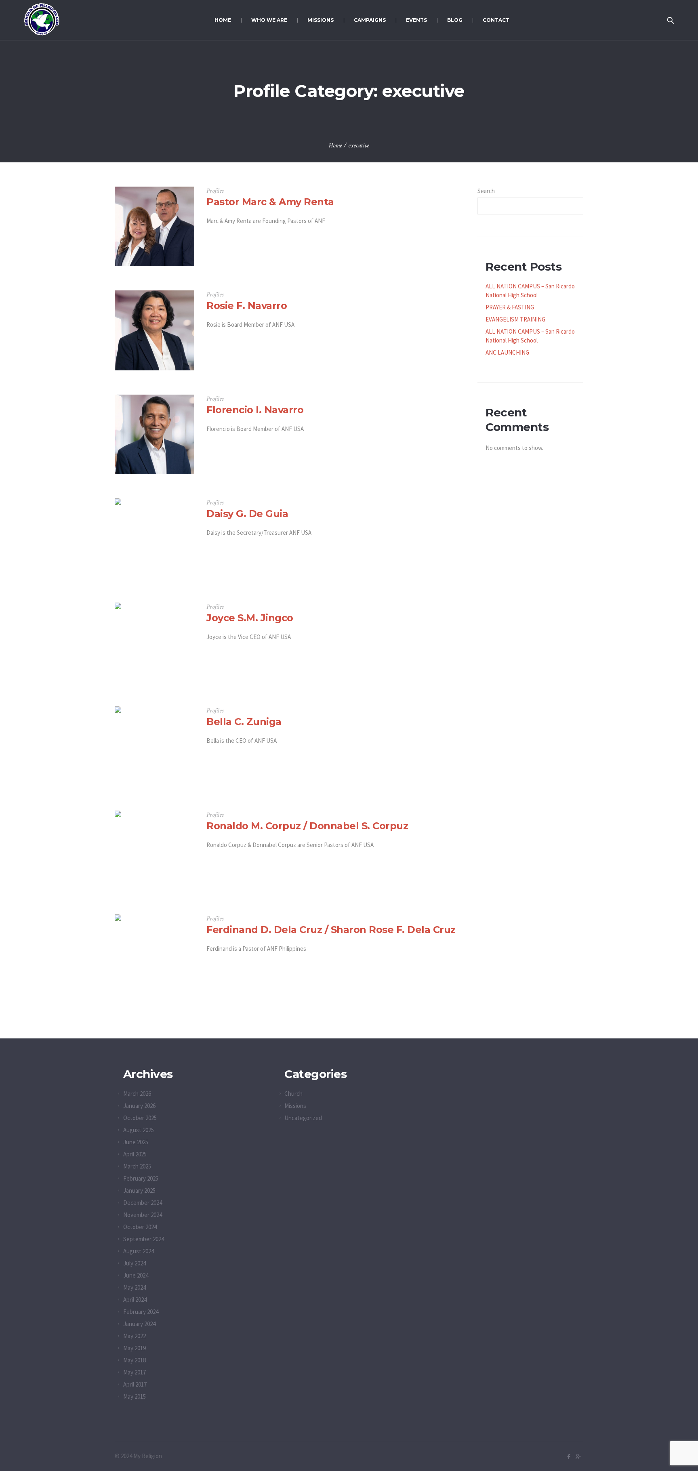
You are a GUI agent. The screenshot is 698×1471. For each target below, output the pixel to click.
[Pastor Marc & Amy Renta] (154, 226)
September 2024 (143, 1239)
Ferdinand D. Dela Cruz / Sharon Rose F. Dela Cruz (331, 929)
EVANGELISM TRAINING (515, 319)
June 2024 (135, 1275)
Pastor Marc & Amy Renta (270, 202)
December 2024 (142, 1202)
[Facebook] (569, 1457)
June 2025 (135, 1142)
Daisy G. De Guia (247, 513)
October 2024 (140, 1227)
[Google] (578, 1457)
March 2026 (137, 1093)
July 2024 (134, 1263)
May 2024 (134, 1287)
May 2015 (134, 1396)
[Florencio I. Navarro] (154, 434)
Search (486, 191)
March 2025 (137, 1166)
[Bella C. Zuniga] (154, 746)
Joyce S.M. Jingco (249, 618)
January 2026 (139, 1106)
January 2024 (139, 1324)
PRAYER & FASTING (510, 307)
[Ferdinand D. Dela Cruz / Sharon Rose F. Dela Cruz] (154, 954)
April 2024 (135, 1299)
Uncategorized (303, 1118)
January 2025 (139, 1190)
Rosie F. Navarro (246, 305)
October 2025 (140, 1118)
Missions (295, 1106)
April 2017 (135, 1384)
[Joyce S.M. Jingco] (154, 642)
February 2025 (140, 1178)
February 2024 (140, 1311)
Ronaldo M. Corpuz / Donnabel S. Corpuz (307, 826)
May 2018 (134, 1360)
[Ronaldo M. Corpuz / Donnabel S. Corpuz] (154, 850)
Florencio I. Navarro (254, 410)
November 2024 (142, 1215)
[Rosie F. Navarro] (154, 330)
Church (293, 1093)
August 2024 (138, 1251)
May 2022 (134, 1336)
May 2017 (134, 1372)
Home (335, 145)
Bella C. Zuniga (244, 721)
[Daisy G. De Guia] (154, 538)
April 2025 (135, 1154)
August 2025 (138, 1130)
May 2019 (134, 1348)
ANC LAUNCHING (507, 352)
